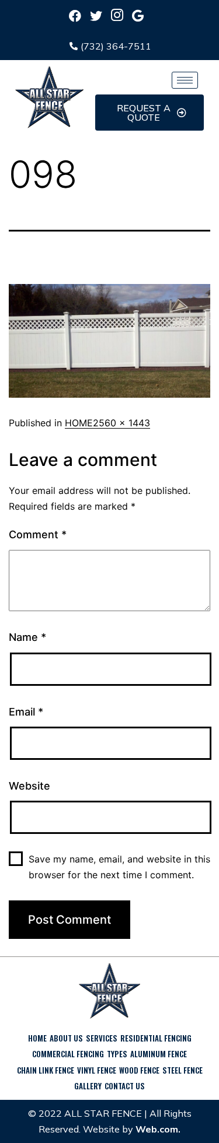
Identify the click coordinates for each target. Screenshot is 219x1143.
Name (27, 637)
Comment (38, 534)
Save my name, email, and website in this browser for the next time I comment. (119, 867)
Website (29, 786)
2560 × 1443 (121, 423)
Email (26, 712)
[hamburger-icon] (185, 80)
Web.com (156, 1129)
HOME (79, 423)
